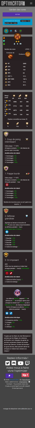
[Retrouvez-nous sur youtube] (20, 363)
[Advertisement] (17, 408)
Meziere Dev (14, 380)
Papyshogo (26, 380)
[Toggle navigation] (31, 3)
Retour (17, 14)
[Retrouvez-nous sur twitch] (27, 363)
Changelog (23, 382)
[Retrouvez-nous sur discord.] (14, 363)
